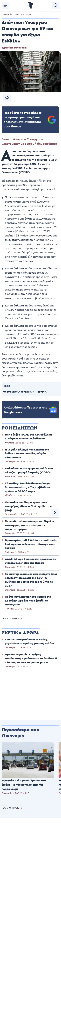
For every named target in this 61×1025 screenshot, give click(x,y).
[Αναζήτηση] (55, 5)
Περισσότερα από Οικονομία (20, 733)
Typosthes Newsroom (14, 47)
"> (22, 120)
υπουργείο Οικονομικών (18, 392)
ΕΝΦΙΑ (42, 392)
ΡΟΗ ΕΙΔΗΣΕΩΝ (19, 428)
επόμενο (55, 512)
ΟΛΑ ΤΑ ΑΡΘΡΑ (11, 618)
